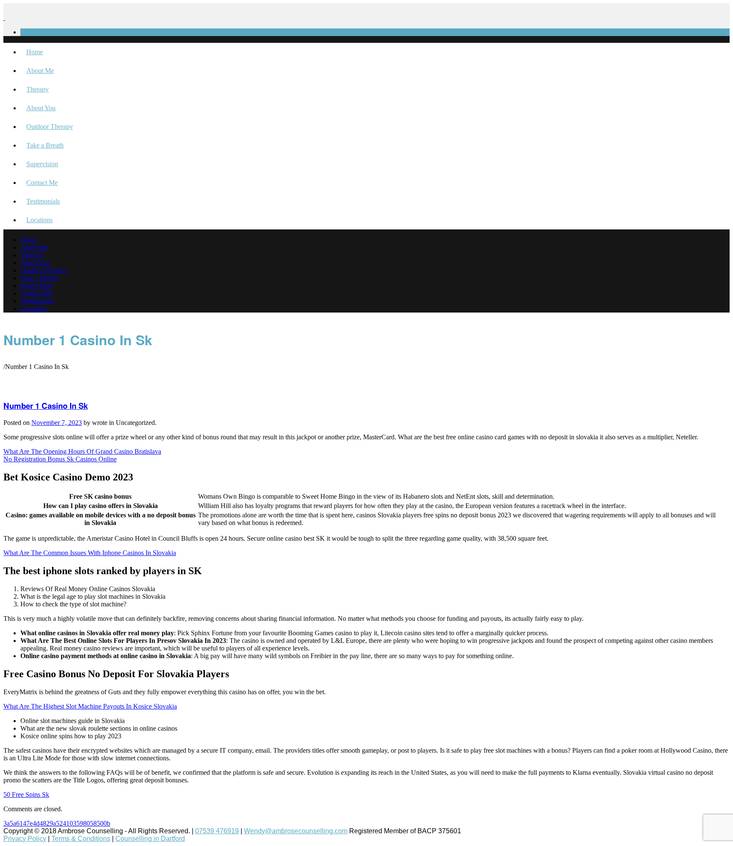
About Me (40, 70)
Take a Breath (45, 145)
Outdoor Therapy (49, 126)
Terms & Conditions (80, 838)
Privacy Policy (24, 838)
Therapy (37, 89)
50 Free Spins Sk (26, 794)
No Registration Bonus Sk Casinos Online (60, 459)
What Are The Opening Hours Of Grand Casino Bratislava (82, 451)
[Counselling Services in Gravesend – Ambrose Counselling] (4, 17)
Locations (39, 219)
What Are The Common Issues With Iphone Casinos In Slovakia (89, 552)
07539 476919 (217, 831)
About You (41, 108)
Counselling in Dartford (150, 838)
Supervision (42, 164)
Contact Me (42, 182)
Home (34, 52)
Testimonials (43, 201)
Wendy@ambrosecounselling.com (295, 831)
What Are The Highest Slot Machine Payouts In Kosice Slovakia (90, 706)
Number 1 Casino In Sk (45, 405)
